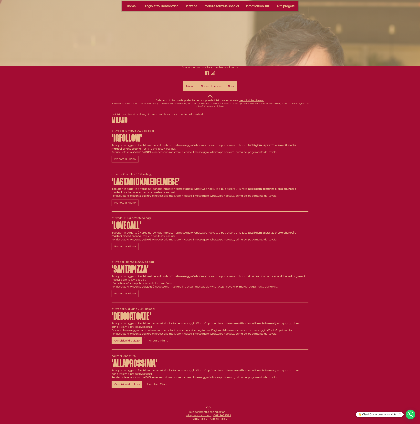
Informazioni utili (258, 6)
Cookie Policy (218, 419)
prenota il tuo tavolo (251, 100)
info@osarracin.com (198, 415)
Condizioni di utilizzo (127, 341)
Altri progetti (286, 6)
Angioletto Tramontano (161, 6)
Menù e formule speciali (222, 6)
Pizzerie (191, 6)
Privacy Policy (198, 419)
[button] (410, 414)
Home (131, 6)
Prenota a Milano (125, 159)
